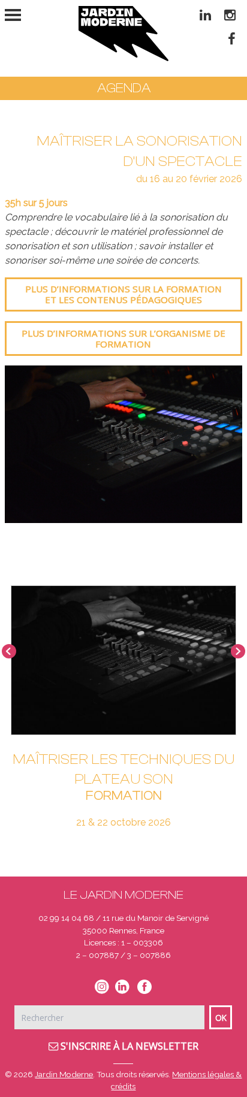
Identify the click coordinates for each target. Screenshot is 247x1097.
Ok (221, 1017)
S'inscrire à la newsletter (128, 1046)
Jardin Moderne (64, 1074)
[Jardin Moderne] (123, 33)
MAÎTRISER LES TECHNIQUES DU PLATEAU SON (123, 769)
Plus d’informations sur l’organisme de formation (123, 338)
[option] (123, 444)
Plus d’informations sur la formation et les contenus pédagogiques (123, 294)
